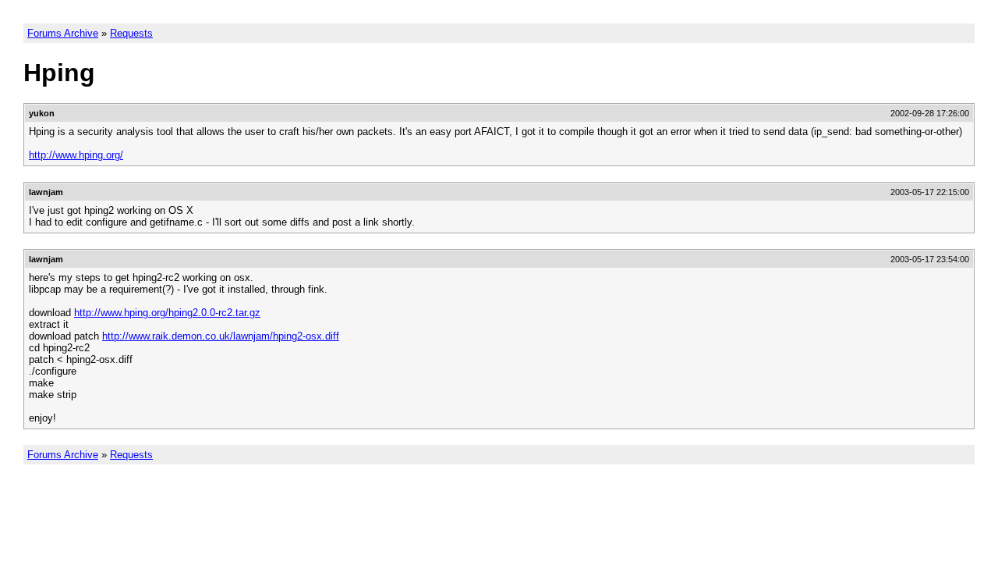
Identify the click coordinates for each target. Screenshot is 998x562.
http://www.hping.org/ (76, 155)
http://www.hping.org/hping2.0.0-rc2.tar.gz (167, 312)
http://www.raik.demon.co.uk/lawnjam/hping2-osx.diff (220, 336)
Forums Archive (62, 33)
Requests (131, 33)
